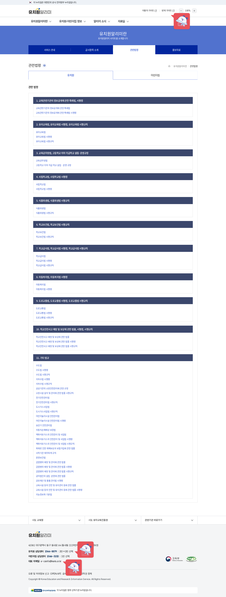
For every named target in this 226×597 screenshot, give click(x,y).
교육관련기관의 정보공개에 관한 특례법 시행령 (56, 112)
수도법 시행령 (42, 369)
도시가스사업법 (42, 406)
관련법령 (134, 49)
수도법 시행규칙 (43, 374)
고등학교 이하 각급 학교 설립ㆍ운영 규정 (53, 165)
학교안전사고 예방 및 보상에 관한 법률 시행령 (55, 341)
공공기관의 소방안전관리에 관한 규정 (52, 388)
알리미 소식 (100, 21)
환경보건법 (41, 457)
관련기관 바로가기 (153, 520)
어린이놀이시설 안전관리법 (47, 416)
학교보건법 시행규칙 (45, 236)
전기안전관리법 (42, 397)
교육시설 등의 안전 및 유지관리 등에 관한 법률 (56, 485)
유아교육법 (41, 132)
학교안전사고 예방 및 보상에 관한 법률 (52, 336)
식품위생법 (41, 208)
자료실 (121, 21)
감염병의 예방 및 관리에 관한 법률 (50, 462)
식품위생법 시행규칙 (45, 212)
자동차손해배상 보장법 (46, 429)
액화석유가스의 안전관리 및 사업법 (51, 434)
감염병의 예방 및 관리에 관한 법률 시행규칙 (55, 471)
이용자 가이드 (148, 10)
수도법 (39, 365)
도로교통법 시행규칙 (45, 317)
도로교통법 (41, 308)
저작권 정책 (86, 573)
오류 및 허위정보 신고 (38, 573)
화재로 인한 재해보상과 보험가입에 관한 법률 (55, 448)
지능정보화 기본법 (44, 494)
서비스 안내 (49, 49)
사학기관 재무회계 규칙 (46, 452)
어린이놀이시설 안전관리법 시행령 (51, 420)
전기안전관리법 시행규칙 (46, 402)
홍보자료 (176, 49)
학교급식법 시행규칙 (45, 265)
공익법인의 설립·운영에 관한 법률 (50, 475)
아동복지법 (41, 284)
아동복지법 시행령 (44, 289)
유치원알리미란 (39, 21)
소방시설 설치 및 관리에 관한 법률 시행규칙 (55, 392)
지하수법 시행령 (43, 379)
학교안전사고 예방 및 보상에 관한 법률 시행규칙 (56, 346)
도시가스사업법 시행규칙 (46, 411)
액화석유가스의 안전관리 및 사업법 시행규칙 (55, 443)
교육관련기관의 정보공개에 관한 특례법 (53, 108)
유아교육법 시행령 (44, 136)
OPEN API (55, 573)
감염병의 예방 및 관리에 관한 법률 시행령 (54, 466)
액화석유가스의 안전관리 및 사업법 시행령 (54, 439)
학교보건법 (41, 232)
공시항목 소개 (91, 49)
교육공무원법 (42, 160)
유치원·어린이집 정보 (70, 21)
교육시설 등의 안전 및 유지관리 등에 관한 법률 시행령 (59, 489)
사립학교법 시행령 (44, 188)
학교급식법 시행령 (44, 260)
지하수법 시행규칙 (44, 383)
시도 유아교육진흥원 (98, 520)
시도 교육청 (37, 520)
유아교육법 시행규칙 (45, 141)
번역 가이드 (167, 10)
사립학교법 (41, 184)
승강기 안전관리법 (44, 425)
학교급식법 (41, 256)
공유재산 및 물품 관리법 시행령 (49, 480)
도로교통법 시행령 (44, 312)
